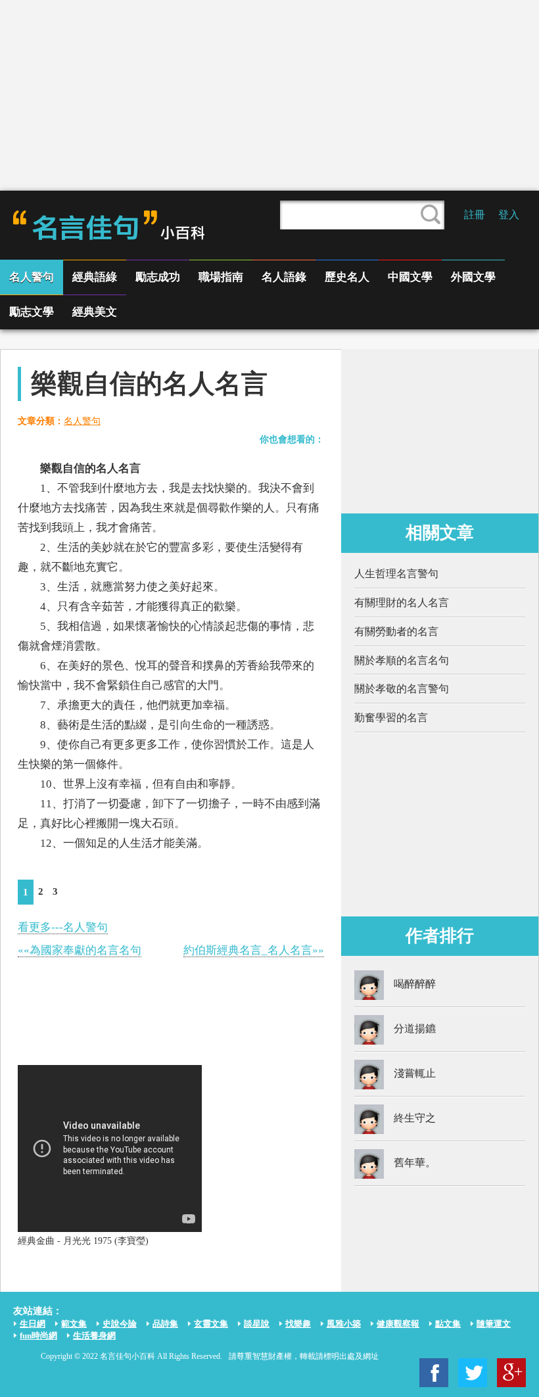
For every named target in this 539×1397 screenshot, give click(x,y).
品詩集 (165, 1324)
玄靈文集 (211, 1324)
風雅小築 (344, 1324)
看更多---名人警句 (63, 927)
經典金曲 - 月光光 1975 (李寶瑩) (83, 1241)
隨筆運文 (494, 1324)
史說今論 (120, 1324)
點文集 (448, 1324)
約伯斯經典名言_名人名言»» (253, 950)
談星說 (257, 1324)
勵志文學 (31, 312)
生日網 (32, 1324)
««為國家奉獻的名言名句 (79, 950)
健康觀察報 (398, 1324)
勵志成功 (157, 277)
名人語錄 (284, 277)
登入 (508, 214)
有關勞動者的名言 (396, 631)
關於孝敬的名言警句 (401, 688)
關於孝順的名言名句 (401, 660)
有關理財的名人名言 (401, 602)
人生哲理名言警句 (396, 573)
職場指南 (221, 277)
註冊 (474, 214)
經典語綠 (94, 277)
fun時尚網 (38, 1335)
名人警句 (31, 277)
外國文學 (473, 277)
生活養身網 (94, 1335)
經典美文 (94, 312)
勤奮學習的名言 (391, 717)
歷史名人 (347, 277)
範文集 (74, 1324)
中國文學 (410, 277)
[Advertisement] (269, 95)
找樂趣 (298, 1324)
